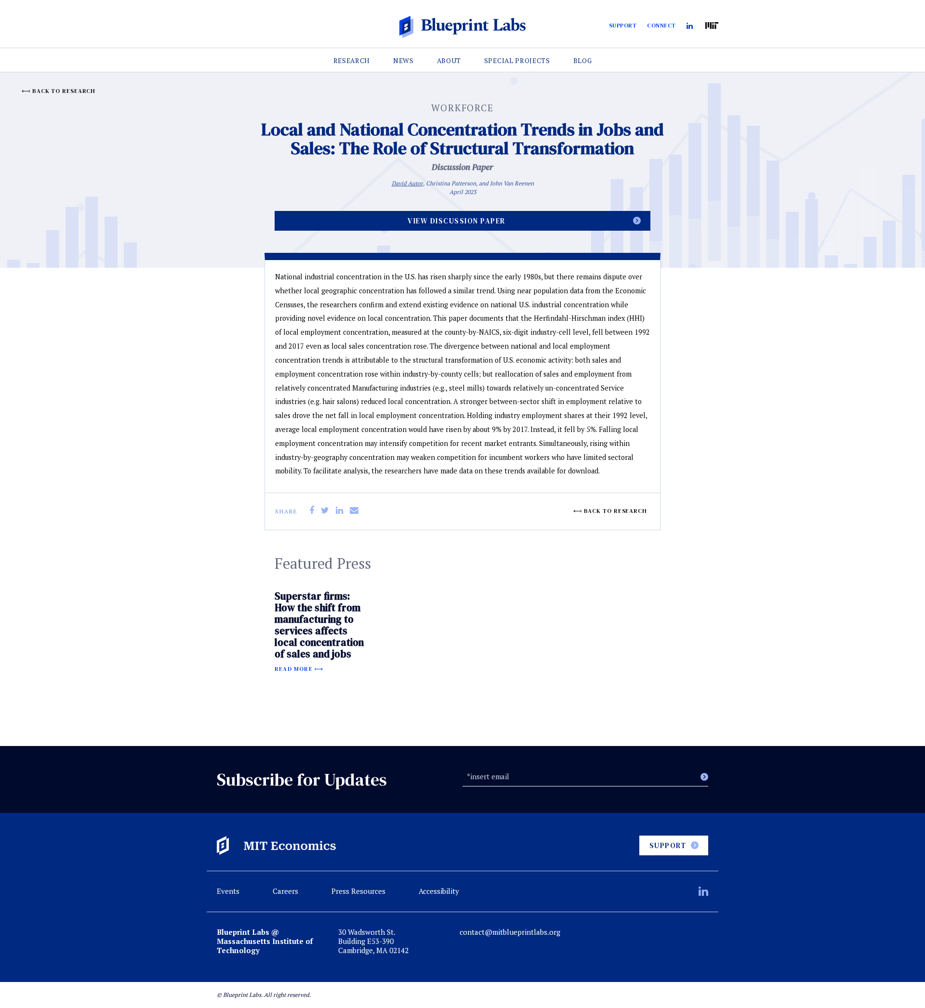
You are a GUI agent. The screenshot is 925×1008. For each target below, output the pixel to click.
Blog (582, 60)
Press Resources (358, 891)
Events (228, 891)
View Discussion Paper (456, 221)
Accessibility (439, 891)
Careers (285, 891)
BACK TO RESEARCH (63, 91)
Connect (661, 25)
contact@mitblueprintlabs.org (510, 932)
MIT (711, 26)
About (449, 60)
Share (286, 511)
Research (351, 60)
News (403, 60)
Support (623, 25)
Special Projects (517, 60)
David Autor (407, 183)
